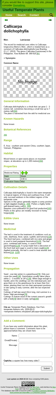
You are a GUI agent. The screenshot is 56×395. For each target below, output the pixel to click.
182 (49, 208)
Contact (34, 15)
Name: (14, 336)
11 (24, 204)
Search (22, 15)
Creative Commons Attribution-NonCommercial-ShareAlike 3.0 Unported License (32, 391)
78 (39, 274)
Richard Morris (35, 389)
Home (9, 15)
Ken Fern (36, 387)
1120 (39, 241)
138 (18, 276)
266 (15, 111)
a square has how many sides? (21, 360)
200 (28, 204)
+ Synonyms (9, 58)
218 (49, 237)
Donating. (19, 5)
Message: (13, 345)
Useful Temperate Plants (23, 10)
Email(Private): (11, 340)
